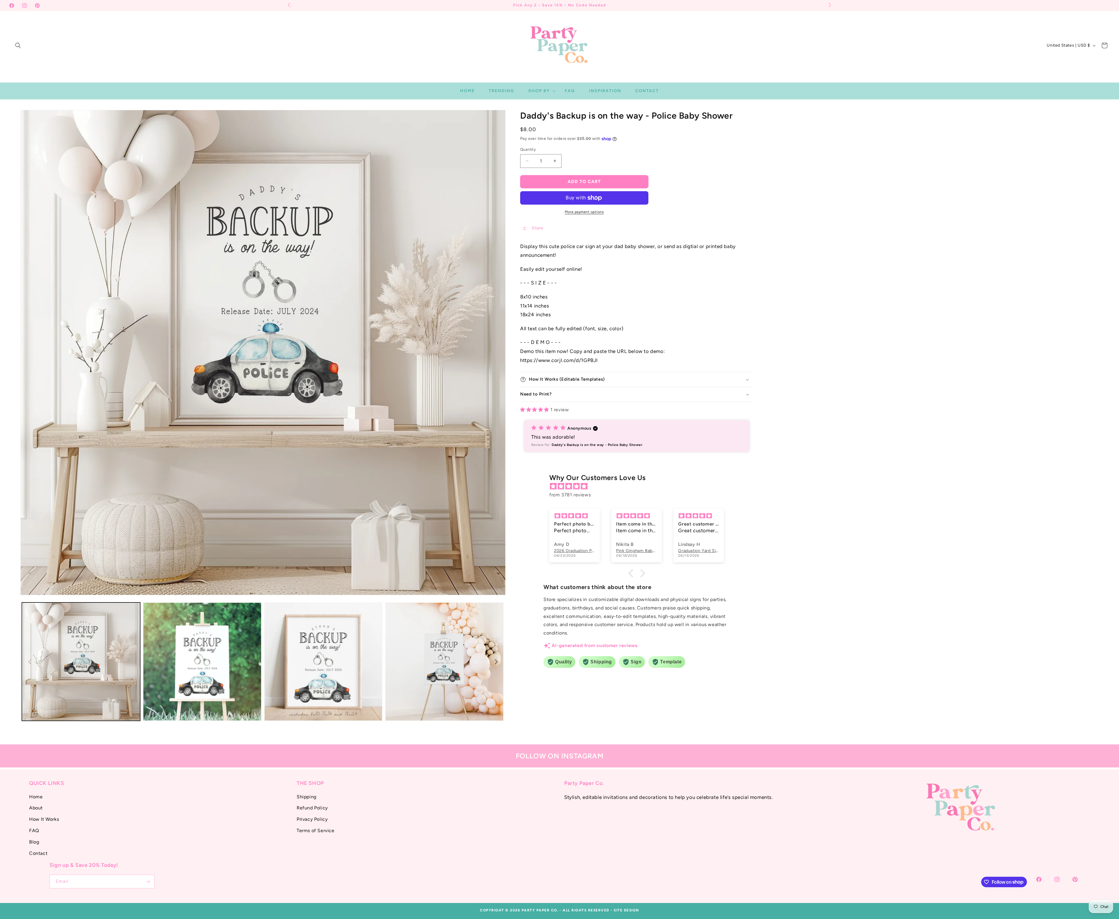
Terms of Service (316, 830)
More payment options (584, 212)
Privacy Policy (312, 819)
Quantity (528, 149)
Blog (34, 842)
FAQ (34, 830)
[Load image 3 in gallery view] (323, 661)
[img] (639, 486)
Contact (38, 853)
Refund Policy (312, 808)
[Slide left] (29, 661)
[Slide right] (496, 661)
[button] (18, 45)
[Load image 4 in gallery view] (444, 661)
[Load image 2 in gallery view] (202, 661)
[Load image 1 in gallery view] (81, 661)
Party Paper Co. (540, 910)
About (36, 808)
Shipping (306, 796)
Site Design (626, 910)
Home (36, 796)
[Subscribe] (147, 881)
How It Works (44, 819)
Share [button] (537, 228)
